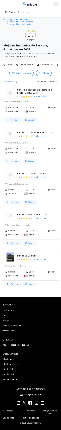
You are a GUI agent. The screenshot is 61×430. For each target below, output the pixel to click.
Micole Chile (8, 369)
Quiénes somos (10, 310)
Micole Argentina (10, 364)
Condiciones (8, 417)
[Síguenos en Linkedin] (18, 403)
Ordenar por (41, 81)
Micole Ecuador (10, 379)
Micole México (9, 359)
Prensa (6, 320)
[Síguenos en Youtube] (42, 403)
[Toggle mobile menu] (4, 4)
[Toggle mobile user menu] (56, 4)
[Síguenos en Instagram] (36, 403)
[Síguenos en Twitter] (24, 403)
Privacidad (30, 410)
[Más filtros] (57, 64)
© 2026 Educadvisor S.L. (30, 423)
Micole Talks (8, 330)
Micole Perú (8, 374)
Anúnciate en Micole (12, 325)
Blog (5, 315)
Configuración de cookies (49, 412)
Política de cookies (30, 417)
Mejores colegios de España (16, 344)
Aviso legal (8, 410)
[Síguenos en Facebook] (30, 403)
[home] (4, 19)
